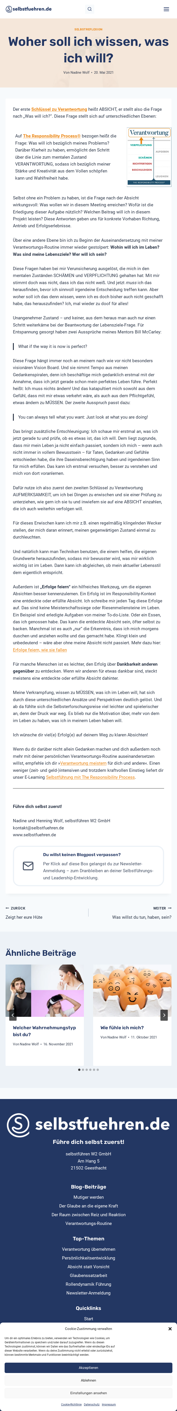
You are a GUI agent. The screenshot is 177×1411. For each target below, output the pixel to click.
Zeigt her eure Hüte (24, 913)
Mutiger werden (89, 1197)
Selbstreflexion (88, 29)
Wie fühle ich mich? (122, 1027)
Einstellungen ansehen (88, 1393)
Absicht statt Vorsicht (88, 1266)
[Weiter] (164, 1015)
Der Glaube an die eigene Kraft (88, 1206)
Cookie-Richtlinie (71, 1404)
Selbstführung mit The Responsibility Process (90, 777)
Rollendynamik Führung (88, 1284)
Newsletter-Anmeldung (88, 1293)
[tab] (79, 1070)
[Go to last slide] (13, 1015)
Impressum (109, 1404)
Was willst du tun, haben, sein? (141, 913)
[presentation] (45, 991)
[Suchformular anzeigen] (89, 9)
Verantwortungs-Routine (88, 1223)
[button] (170, 1328)
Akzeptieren (88, 1368)
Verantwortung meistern (83, 763)
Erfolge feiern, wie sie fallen (40, 650)
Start (88, 1318)
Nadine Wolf (80, 72)
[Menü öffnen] (166, 9)
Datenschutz (92, 1404)
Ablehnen (88, 1380)
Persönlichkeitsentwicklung (88, 1258)
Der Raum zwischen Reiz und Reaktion (89, 1214)
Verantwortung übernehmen (88, 1249)
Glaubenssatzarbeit (88, 1275)
